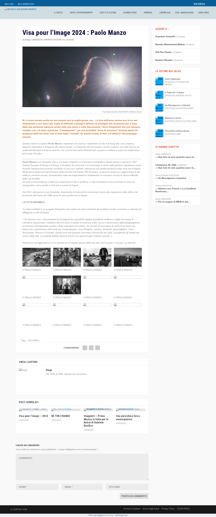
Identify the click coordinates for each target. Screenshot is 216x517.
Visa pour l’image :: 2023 (33, 415)
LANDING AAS (164, 12)
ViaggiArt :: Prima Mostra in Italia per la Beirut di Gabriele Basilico (96, 420)
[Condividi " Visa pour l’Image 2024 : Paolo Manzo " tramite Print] (97, 348)
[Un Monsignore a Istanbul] (159, 108)
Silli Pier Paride (163, 52)
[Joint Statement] (159, 81)
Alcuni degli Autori (151, 508)
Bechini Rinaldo (164, 60)
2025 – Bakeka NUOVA (184, 12)
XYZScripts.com (121, 515)
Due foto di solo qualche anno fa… (177, 157)
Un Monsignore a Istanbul (177, 105)
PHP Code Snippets (96, 515)
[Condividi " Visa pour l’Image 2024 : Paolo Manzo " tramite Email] (91, 348)
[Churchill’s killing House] (159, 133)
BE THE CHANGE (60, 415)
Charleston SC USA (165, 165)
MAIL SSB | (9, 4)
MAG (35, 340)
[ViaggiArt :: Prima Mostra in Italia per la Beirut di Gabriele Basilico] (98, 410)
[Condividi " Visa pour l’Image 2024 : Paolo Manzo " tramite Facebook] (85, 348)
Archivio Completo (131, 508)
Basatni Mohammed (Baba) (170, 44)
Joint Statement (172, 79)
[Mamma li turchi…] (159, 120)
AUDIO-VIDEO (203, 12)
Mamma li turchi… (174, 118)
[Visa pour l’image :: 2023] (33, 410)
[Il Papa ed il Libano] (159, 95)
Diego (28, 40)
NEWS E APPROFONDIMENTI (81, 12)
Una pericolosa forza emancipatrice (128, 417)
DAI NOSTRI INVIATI (185, 108)
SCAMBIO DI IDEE (130, 12)
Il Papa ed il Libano (174, 92)
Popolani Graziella (165, 36)
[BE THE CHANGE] (66, 410)
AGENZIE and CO (183, 95)
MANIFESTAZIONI (53, 40)
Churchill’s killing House (177, 131)
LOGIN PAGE (183, 508)
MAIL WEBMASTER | (26, 4)
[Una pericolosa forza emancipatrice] (130, 410)
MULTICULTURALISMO (186, 121)
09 (30, 340)
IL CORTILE (58, 12)
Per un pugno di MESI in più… (174, 201)
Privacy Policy (168, 508)
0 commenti (68, 40)
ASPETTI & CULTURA (108, 12)
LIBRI (178, 134)
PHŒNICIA (148, 12)
